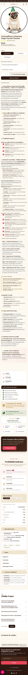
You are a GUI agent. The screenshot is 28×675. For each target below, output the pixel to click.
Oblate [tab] (5, 500)
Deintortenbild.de (15, 667)
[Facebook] (12, 673)
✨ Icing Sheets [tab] (6, 498)
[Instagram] (14, 673)
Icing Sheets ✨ (6, 556)
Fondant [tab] (19, 498)
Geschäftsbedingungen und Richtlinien (14, 670)
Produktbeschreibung (5, 82)
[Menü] (1, 4)
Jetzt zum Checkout (14, 78)
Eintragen (14, 662)
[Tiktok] (16, 673)
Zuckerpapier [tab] (13, 498)
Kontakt (12, 626)
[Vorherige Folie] (2, 639)
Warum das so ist (23, 645)
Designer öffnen (10, 448)
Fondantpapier (6, 563)
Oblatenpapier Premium (8, 566)
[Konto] (23, 4)
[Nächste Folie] (25, 639)
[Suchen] (4, 4)
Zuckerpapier (5, 560)
